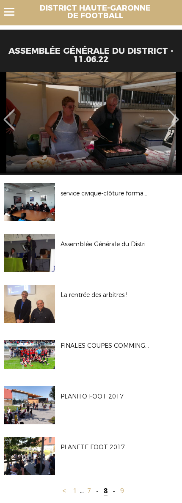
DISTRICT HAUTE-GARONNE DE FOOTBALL (95, 11)
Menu (13, 12)
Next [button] (173, 113)
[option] (91, 122)
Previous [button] (9, 113)
